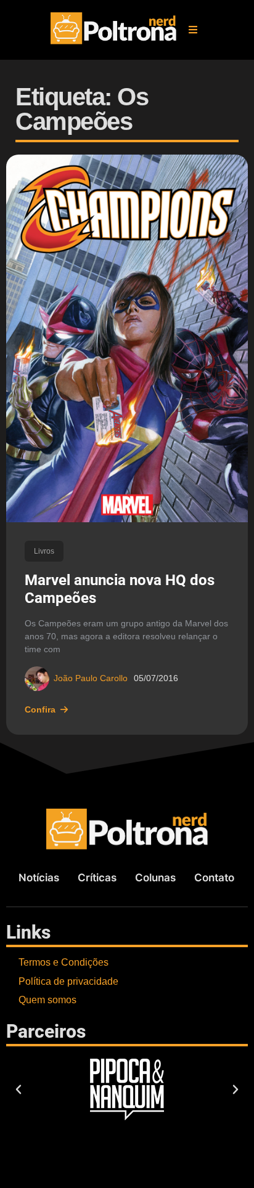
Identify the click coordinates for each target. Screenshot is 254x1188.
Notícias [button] (38, 877)
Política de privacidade (68, 981)
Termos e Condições (63, 962)
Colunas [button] (155, 877)
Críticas (97, 877)
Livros (44, 551)
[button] (193, 29)
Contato (214, 877)
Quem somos (47, 1000)
